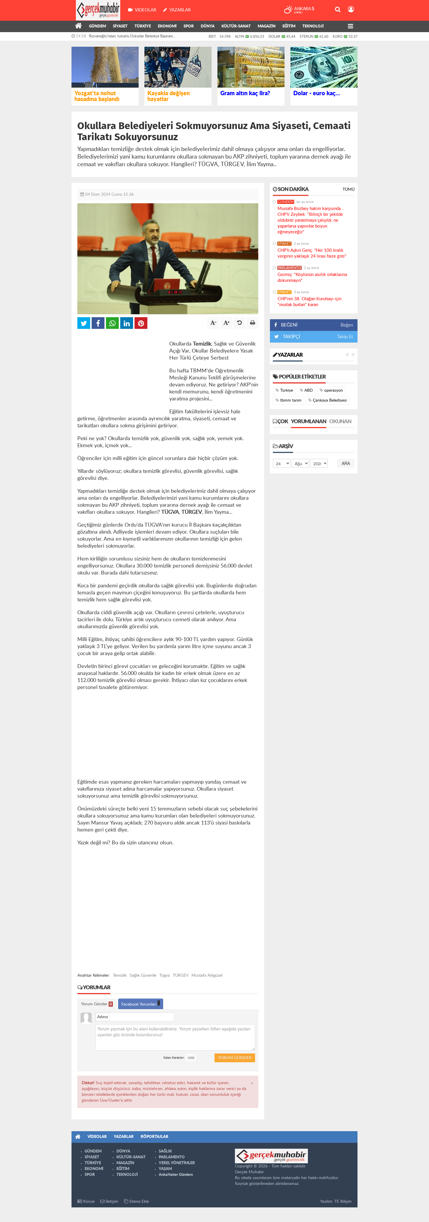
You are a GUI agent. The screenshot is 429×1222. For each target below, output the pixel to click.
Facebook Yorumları (139, 1004)
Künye (88, 1202)
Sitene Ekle (138, 1202)
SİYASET (120, 26)
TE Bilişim (343, 1202)
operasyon (333, 390)
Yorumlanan (308, 421)
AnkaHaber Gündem (176, 1175)
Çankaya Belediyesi (329, 400)
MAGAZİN (266, 26)
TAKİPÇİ (291, 336)
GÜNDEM (97, 26)
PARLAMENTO (289, 268)
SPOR (189, 26)
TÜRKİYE (143, 26)
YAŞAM (165, 1169)
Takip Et (345, 336)
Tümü (349, 190)
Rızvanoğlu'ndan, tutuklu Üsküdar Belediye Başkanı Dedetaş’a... (131, 37)
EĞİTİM (288, 26)
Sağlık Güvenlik (143, 975)
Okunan (340, 421)
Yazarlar (290, 355)
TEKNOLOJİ (313, 26)
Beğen (347, 325)
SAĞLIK (165, 1151)
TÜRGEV (181, 975)
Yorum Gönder (96, 1004)
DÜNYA (207, 26)
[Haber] (79, 26)
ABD (308, 390)
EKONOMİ (167, 26)
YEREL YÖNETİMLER (177, 1163)
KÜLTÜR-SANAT (236, 26)
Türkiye (286, 390)
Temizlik (120, 975)
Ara (346, 463)
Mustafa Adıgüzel (206, 975)
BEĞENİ (289, 325)
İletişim (111, 1202)
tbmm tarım (290, 400)
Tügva (164, 975)
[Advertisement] (121, 371)
